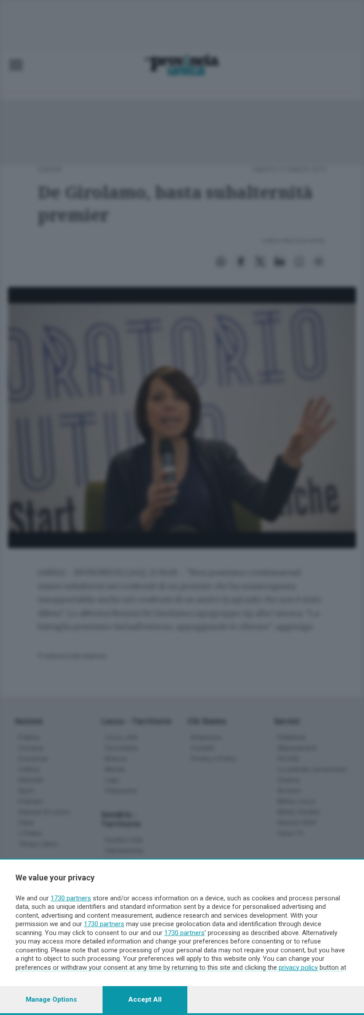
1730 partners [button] (71, 898)
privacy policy (298, 967)
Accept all (145, 999)
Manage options (51, 999)
